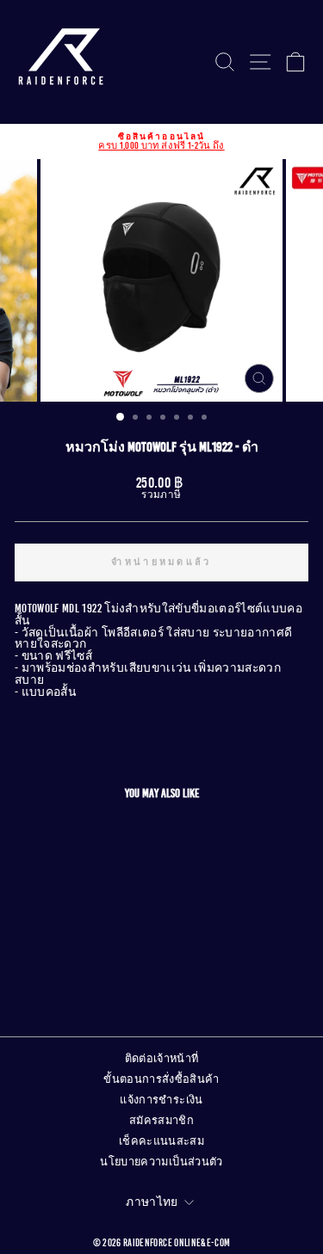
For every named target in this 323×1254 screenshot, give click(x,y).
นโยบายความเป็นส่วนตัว (161, 1162)
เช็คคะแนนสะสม (161, 1141)
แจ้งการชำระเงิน (161, 1100)
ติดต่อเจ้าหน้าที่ (162, 1059)
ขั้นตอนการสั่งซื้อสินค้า (161, 1079)
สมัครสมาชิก (161, 1121)
